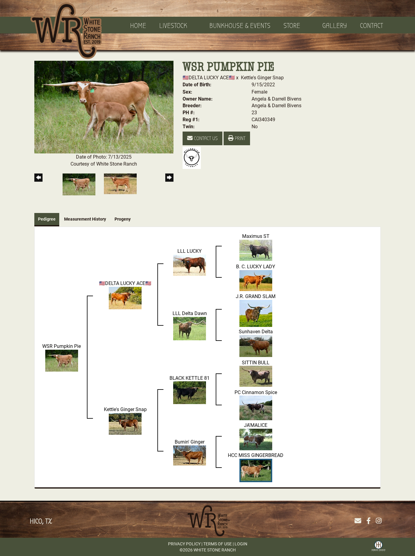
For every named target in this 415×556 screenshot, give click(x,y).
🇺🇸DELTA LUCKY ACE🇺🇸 (209, 77)
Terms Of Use (217, 544)
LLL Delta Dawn (190, 313)
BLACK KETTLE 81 (190, 378)
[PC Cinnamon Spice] (255, 407)
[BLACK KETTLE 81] (189, 392)
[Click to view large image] (103, 106)
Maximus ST (255, 236)
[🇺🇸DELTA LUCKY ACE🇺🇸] (125, 297)
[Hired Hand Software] (378, 545)
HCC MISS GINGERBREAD (255, 455)
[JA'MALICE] (255, 439)
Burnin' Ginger (189, 441)
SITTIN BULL (255, 362)
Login (241, 544)
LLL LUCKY (189, 251)
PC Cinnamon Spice (256, 392)
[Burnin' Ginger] (189, 454)
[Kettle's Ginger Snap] (125, 423)
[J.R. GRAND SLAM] (255, 312)
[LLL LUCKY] (189, 264)
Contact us (205, 138)
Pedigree (47, 219)
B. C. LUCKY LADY (255, 266)
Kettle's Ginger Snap (262, 77)
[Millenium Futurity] (193, 157)
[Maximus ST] (255, 249)
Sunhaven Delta (256, 331)
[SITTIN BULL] (255, 375)
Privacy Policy (184, 544)
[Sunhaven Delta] (255, 345)
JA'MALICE (255, 425)
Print (239, 138)
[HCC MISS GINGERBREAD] (255, 470)
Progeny (123, 219)
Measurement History (85, 219)
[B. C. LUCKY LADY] (255, 279)
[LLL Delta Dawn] (189, 327)
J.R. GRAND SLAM (256, 296)
